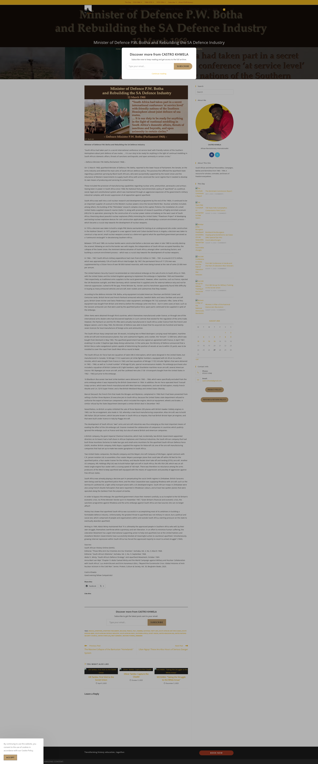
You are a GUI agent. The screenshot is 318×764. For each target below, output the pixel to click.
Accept (10, 757)
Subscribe (183, 66)
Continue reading (159, 73)
